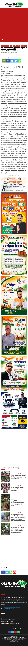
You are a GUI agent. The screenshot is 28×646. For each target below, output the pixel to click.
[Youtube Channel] (14, 572)
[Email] (4, 60)
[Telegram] (12, 60)
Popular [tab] (9, 468)
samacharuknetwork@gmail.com (12, 607)
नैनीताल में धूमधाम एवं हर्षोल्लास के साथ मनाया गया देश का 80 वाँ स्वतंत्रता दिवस (17, 489)
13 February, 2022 (13, 52)
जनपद (11, 45)
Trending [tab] (16, 468)
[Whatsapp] (19, 60)
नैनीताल (19, 45)
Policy (16, 628)
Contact (12, 628)
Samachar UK (5, 52)
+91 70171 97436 (9, 608)
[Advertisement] (14, 23)
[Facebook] (8, 60)
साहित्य (25, 45)
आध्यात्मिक (3, 45)
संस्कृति (22, 45)
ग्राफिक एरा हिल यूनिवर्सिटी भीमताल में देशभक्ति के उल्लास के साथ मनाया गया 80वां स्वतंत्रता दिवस (18, 477)
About (6, 628)
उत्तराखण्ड (7, 45)
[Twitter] (16, 60)
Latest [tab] (3, 468)
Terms (21, 628)
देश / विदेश (14, 45)
